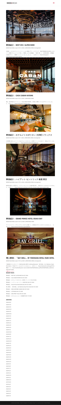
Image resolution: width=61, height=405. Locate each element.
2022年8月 (8, 352)
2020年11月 (8, 375)
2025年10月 (8, 313)
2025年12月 (8, 309)
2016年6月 (8, 386)
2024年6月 (8, 338)
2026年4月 (8, 304)
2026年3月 (8, 307)
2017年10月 (8, 382)
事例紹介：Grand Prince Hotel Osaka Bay (24, 218)
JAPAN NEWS (28, 48)
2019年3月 (8, 377)
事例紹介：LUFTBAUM (11, 291)
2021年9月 (8, 364)
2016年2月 (8, 393)
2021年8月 (8, 366)
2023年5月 (8, 348)
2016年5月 (8, 389)
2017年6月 (8, 384)
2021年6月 (8, 370)
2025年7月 (8, 320)
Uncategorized (37, 48)
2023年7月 (8, 343)
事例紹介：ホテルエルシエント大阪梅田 (15, 296)
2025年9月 (8, 316)
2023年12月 (8, 341)
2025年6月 (8, 323)
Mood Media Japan (13, 48)
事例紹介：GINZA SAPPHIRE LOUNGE (14, 289)
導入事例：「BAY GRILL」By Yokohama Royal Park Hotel (30, 258)
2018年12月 (8, 379)
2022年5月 (8, 354)
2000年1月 (8, 395)
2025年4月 (8, 325)
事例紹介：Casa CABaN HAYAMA (19, 95)
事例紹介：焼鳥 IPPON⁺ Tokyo (12, 293)
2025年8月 (8, 318)
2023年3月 (8, 350)
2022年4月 (8, 357)
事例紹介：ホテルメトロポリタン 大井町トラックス (29, 135)
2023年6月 (8, 345)
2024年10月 (8, 332)
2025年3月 (8, 327)
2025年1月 (8, 329)
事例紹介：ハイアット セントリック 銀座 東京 (26, 179)
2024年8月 (8, 334)
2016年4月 (8, 391)
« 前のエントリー (10, 271)
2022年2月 (8, 361)
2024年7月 (8, 336)
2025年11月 (8, 311)
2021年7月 (8, 368)
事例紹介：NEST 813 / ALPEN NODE (20, 45)
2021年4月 (8, 373)
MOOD (32, 48)
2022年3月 (8, 359)
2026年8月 (8, 302)
